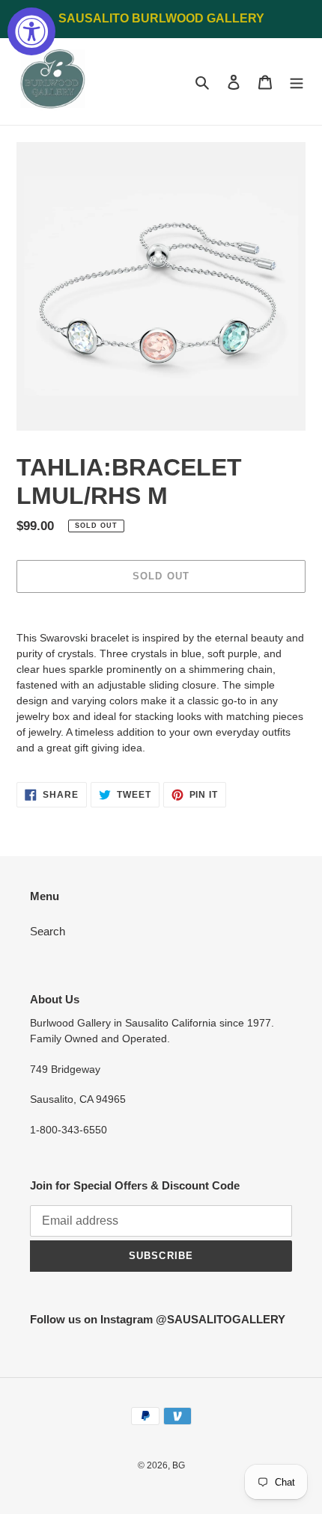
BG (178, 1465)
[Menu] (296, 82)
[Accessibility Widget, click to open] (31, 31)
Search (47, 931)
